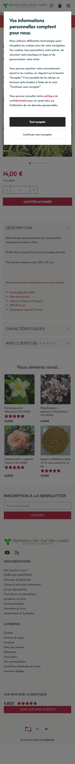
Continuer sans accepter (37, 134)
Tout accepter (37, 122)
